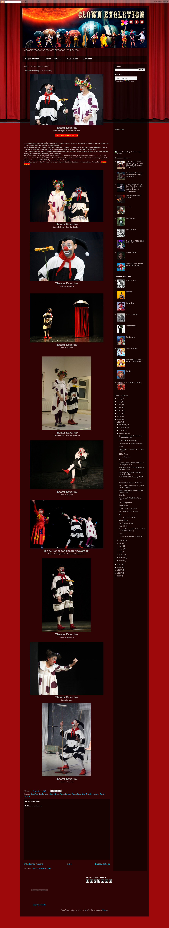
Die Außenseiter (36, 794)
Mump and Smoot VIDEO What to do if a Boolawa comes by (132, 530)
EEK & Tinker (123, 454)
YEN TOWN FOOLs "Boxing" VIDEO (131, 477)
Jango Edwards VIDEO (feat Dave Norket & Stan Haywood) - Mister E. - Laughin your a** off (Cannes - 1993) (134, 187)
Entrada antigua (102, 864)
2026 (119, 399)
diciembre (122, 424)
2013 (119, 576)
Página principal (32, 59)
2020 (119, 416)
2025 (119, 402)
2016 (119, 567)
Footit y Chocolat (132, 314)
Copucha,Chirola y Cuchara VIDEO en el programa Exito (131, 463)
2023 (119, 407)
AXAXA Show (123, 520)
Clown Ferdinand (131, 348)
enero (121, 561)
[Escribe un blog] (54, 791)
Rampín (121, 446)
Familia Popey (123, 505)
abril (120, 552)
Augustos (87, 59)
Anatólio (129, 207)
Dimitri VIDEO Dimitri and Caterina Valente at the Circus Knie (134, 174)
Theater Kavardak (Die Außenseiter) (130, 443)
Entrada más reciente (33, 864)
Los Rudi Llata (131, 230)
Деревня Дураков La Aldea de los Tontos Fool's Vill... (130, 437)
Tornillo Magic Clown (125, 503)
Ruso (83, 794)
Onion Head (130, 303)
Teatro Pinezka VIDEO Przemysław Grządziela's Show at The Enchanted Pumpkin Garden (134, 164)
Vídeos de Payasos (53, 59)
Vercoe (121, 460)
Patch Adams (130, 337)
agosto (121, 540)
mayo (121, 549)
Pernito (128, 371)
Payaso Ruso (76, 794)
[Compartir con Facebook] (58, 791)
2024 (119, 404)
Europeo (45, 794)
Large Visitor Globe (39, 905)
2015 (119, 570)
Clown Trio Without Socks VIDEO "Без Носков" (134, 264)
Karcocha (129, 292)
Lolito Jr (121, 533)
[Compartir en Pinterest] (60, 791)
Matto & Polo (123, 526)
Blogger (104, 910)
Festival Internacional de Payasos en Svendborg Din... (131, 473)
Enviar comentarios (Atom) (42, 868)
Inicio (69, 864)
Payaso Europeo (65, 794)
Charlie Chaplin (131, 326)
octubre (122, 430)
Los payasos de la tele (133, 382)
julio (120, 543)
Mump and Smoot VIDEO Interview (130, 483)
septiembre (123, 433)
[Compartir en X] (56, 791)
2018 (119, 422)
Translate (131, 81)
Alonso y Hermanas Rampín (128, 440)
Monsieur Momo (131, 252)
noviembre (123, 427)
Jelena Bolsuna (54, 794)
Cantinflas (122, 495)
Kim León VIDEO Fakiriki (127, 517)
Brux (120, 514)
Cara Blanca (72, 59)
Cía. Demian (130, 218)
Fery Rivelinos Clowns (126, 523)
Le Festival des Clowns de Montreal (130, 536)
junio (121, 546)
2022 (119, 410)
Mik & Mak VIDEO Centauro (128, 511)
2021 (119, 413)
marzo (121, 555)
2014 (119, 573)
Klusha (121, 480)
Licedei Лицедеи (124, 457)
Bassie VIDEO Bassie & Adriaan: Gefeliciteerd (134, 360)
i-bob (85, 910)
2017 (119, 564)
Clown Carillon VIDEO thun (128, 508)
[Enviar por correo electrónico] (51, 791)
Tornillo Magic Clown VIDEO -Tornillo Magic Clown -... (131, 491)
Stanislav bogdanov (92, 794)
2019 (119, 419)
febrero (121, 558)
